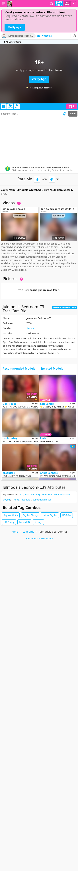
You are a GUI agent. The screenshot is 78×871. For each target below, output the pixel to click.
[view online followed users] (51, 3)
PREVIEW (20, 238)
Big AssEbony (30, 515)
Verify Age (14, 27)
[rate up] (37, 179)
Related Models (52, 369)
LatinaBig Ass (49, 515)
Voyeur (6, 499)
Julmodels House (42, 499)
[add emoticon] (64, 113)
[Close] (74, 36)
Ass (27, 494)
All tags (38, 522)
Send (73, 113)
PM (16, 107)
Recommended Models (19, 369)
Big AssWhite (10, 515)
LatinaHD (24, 522)
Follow (10, 108)
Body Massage (62, 494)
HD (21, 494)
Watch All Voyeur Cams (64, 307)
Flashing (35, 494)
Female (30, 328)
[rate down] (52, 179)
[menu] (3, 3)
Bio (38, 35)
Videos (47, 35)
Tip (72, 106)
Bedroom (47, 494)
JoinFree (59, 3)
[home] (9, 4)
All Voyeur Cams (13, 42)
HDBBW (66, 515)
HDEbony (8, 522)
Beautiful (26, 499)
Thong (15, 499)
